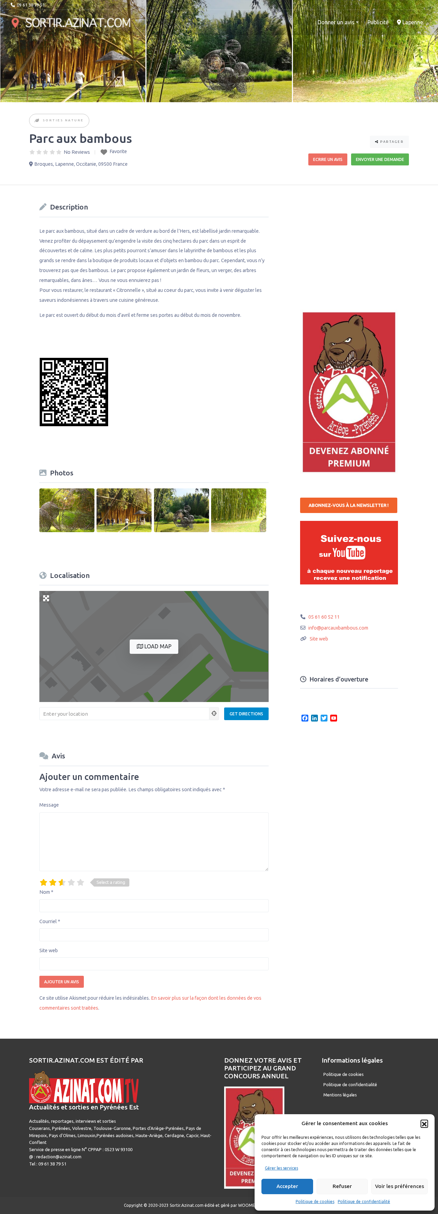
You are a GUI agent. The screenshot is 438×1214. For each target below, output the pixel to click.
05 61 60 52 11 (324, 617)
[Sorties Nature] (37, 121)
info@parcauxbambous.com (338, 628)
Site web (48, 950)
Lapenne (412, 22)
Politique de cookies (315, 1201)
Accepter (287, 1186)
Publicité (378, 22)
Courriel (49, 921)
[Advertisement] (351, 243)
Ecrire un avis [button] (328, 159)
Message (49, 805)
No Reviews (77, 152)
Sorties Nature (63, 120)
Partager (391, 142)
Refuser (342, 1186)
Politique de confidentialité (364, 1201)
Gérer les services (281, 1168)
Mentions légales (340, 1094)
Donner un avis (336, 22)
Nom (46, 892)
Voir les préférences (399, 1186)
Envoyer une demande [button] (380, 159)
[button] (424, 1123)
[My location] (214, 713)
